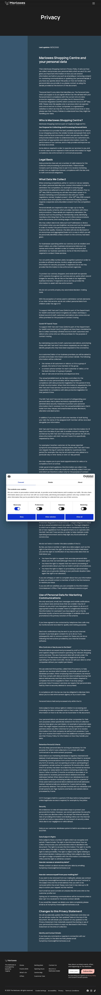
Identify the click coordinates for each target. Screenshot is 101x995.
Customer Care (39, 976)
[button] (93, 3)
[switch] (39, 508)
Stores (22, 965)
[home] (15, 3)
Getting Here (38, 965)
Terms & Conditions (72, 991)
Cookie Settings (40, 991)
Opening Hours (39, 969)
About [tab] (80, 482)
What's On (23, 973)
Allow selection (50, 517)
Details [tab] (50, 482)
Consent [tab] (21, 482)
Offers (22, 976)
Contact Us (53, 965)
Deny (21, 517)
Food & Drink (24, 969)
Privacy (60, 991)
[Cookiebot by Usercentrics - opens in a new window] (84, 476)
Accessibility (52, 991)
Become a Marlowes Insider (54, 970)
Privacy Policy (92, 975)
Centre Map (38, 973)
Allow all (79, 517)
